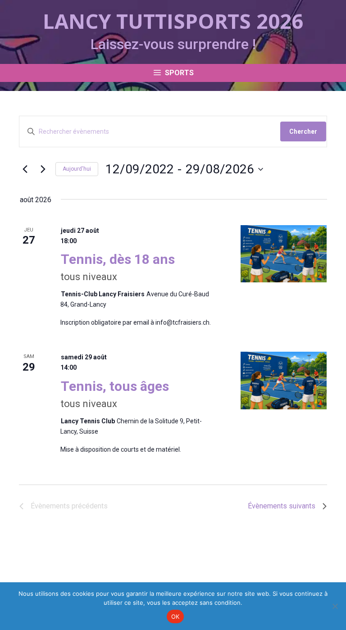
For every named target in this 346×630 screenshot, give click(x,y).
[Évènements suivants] (42, 169)
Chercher (303, 131)
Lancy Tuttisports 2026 (173, 21)
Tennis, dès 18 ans (118, 259)
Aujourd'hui (77, 169)
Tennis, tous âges (115, 386)
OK (175, 616)
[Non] (334, 606)
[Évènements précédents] (25, 169)
